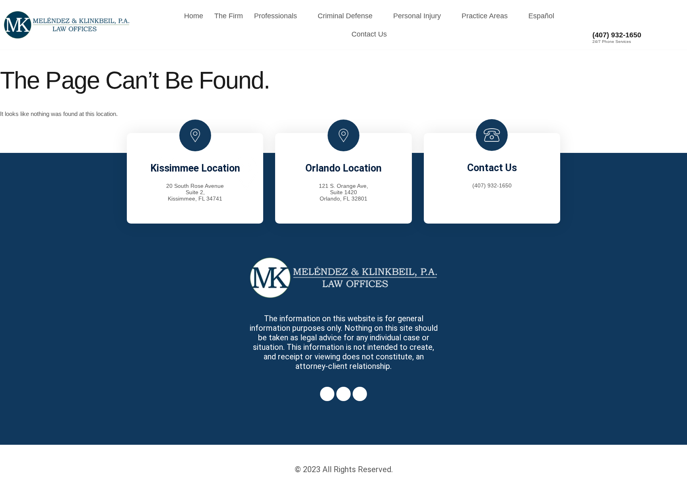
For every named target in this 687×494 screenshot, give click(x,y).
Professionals (275, 16)
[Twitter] (343, 394)
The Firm (228, 16)
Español (541, 16)
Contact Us (369, 34)
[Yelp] (360, 394)
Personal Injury (417, 16)
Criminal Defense (345, 16)
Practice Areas (485, 16)
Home (193, 16)
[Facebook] (327, 394)
